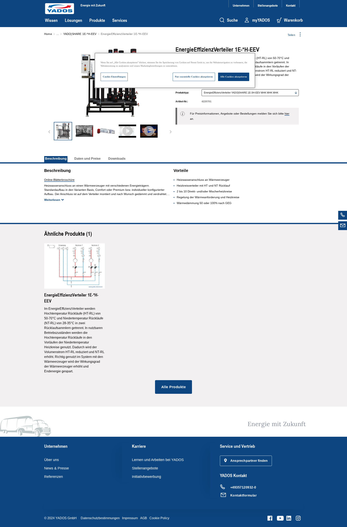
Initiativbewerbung (146, 477)
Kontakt (290, 5)
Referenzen (53, 477)
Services (119, 20)
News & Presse (56, 468)
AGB (143, 518)
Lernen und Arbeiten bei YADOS (158, 460)
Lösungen (73, 20)
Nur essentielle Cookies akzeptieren (194, 76)
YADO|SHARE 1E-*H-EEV (80, 34)
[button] (246, 461)
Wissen (51, 20)
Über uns (51, 460)
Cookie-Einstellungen (114, 76)
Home (48, 34)
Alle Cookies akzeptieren (233, 76)
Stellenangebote (268, 5)
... (57, 34)
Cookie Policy (159, 518)
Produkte (97, 20)
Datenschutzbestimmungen (100, 518)
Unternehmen (241, 5)
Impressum (130, 518)
